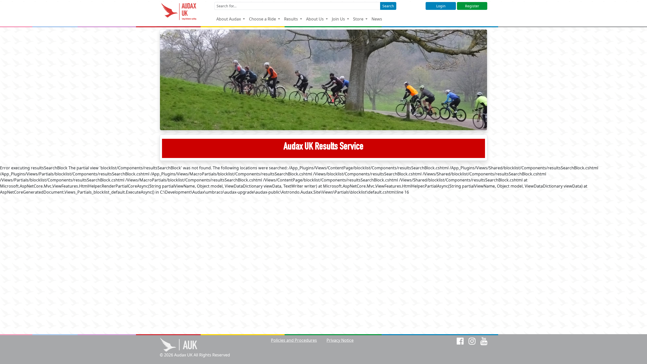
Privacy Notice (340, 340)
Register (472, 6)
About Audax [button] (229, 19)
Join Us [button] (339, 19)
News (377, 19)
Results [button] (291, 19)
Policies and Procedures (294, 340)
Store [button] (358, 19)
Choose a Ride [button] (263, 19)
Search (388, 6)
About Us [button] (315, 19)
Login (441, 6)
